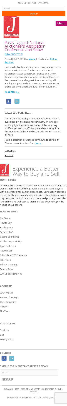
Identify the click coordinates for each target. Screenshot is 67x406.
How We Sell (6, 250)
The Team (5, 311)
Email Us (4, 330)
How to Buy (6, 222)
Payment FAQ (7, 232)
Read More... (12, 91)
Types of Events (8, 246)
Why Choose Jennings (11, 273)
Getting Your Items (9, 236)
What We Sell (6, 292)
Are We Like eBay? (9, 297)
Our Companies (8, 302)
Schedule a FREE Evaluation (13, 255)
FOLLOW (9, 155)
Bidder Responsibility (11, 241)
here (38, 143)
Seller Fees (5, 259)
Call (2, 334)
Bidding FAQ (6, 227)
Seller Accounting (8, 264)
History (3, 306)
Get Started (5, 218)
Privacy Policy (7, 339)
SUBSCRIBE (10, 150)
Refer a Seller (6, 269)
